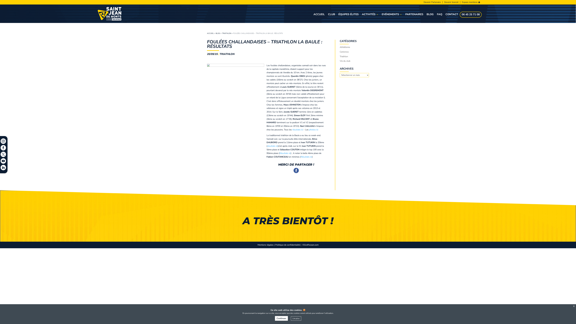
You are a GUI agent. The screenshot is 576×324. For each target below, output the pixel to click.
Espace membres (470, 2)
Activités (368, 14)
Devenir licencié (451, 2)
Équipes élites (348, 14)
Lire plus (296, 318)
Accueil (319, 14)
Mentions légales (265, 244)
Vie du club (345, 61)
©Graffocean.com (310, 244)
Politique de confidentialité (287, 244)
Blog (430, 14)
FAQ (439, 14)
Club (331, 14)
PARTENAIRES (414, 14)
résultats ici (297, 129)
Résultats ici (285, 153)
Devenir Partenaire (432, 2)
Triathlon (226, 33)
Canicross (344, 51)
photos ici (313, 129)
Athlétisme (345, 47)
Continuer (281, 318)
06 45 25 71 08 (471, 15)
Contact (452, 14)
